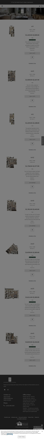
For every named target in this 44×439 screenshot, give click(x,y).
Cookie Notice (9, 434)
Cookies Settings (21, 436)
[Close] (42, 431)
